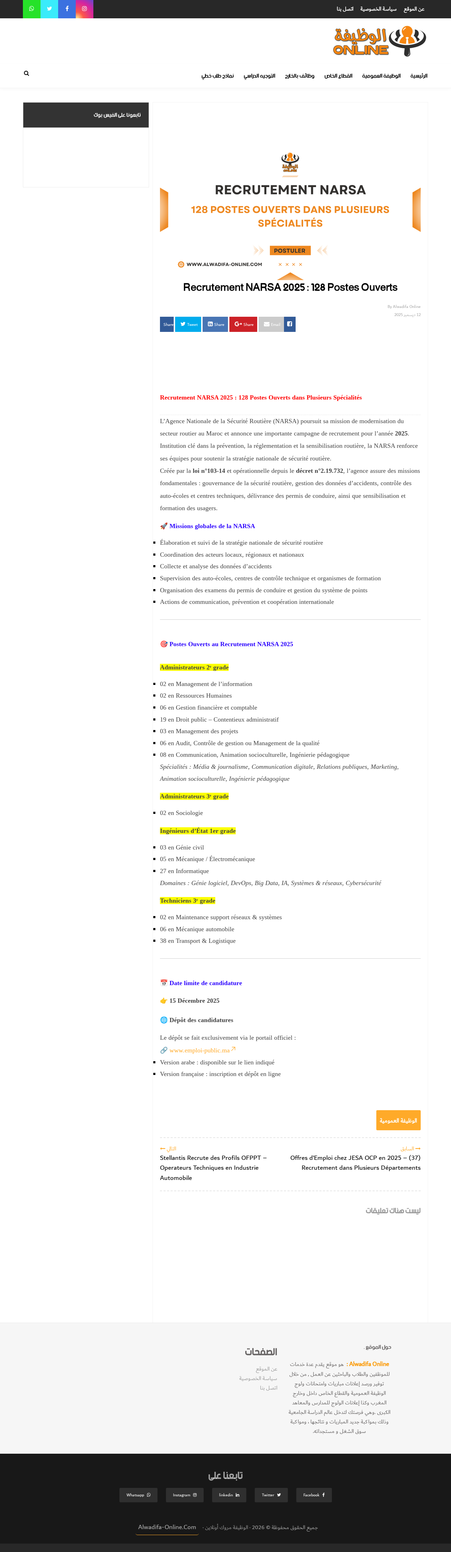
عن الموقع (414, 9)
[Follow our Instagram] (84, 9)
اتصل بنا (345, 9)
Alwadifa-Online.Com (167, 1527)
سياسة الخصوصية (378, 9)
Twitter (268, 1495)
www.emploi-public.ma (199, 1050)
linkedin (226, 1495)
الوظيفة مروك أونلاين (226, 1527)
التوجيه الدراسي (259, 75)
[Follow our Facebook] (67, 9)
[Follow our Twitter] (49, 9)
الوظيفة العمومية (381, 75)
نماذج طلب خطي (218, 75)
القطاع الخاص (338, 75)
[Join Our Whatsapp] (32, 9)
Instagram (181, 1495)
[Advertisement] (269, 34)
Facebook (311, 1495)
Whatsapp (135, 1495)
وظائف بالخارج (300, 75)
